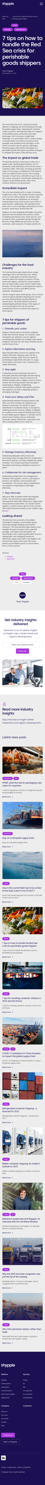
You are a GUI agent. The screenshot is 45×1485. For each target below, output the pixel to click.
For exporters (27, 1391)
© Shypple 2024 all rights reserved (13, 1472)
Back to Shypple (10, 1442)
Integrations (5, 1398)
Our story (4, 1415)
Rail (24, 1387)
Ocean (25, 1380)
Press (3, 1426)
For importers (27, 1394)
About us (4, 1411)
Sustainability (27, 1398)
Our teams (4, 1418)
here (6, 511)
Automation (5, 1387)
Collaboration (6, 1383)
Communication (6, 1391)
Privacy (3, 1467)
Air (24, 1383)
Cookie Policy (11, 1467)
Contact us (8, 1435)
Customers (27, 1406)
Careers (4, 1422)
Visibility (4, 1380)
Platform (4, 1374)
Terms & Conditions (24, 1467)
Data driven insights (8, 1394)
